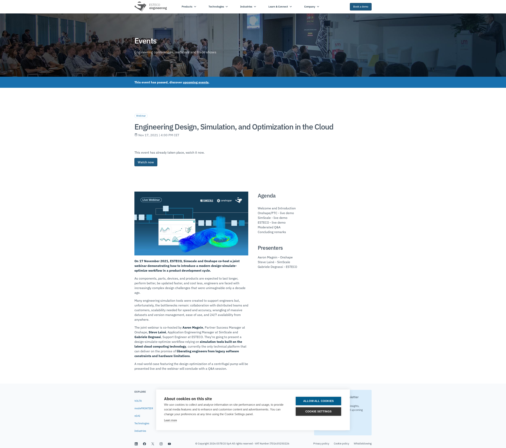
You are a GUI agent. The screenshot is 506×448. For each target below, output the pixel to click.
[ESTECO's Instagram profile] (161, 444)
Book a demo (360, 6)
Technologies (141, 423)
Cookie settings (318, 411)
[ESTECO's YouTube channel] (169, 444)
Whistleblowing (363, 443)
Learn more (170, 420)
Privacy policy (321, 443)
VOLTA (138, 401)
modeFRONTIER (143, 408)
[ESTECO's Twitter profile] (153, 444)
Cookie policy (341, 443)
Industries (140, 431)
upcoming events (196, 82)
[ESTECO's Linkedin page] (136, 444)
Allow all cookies (318, 401)
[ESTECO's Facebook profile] (144, 444)
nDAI (137, 416)
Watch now (146, 162)
